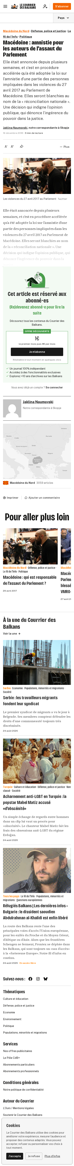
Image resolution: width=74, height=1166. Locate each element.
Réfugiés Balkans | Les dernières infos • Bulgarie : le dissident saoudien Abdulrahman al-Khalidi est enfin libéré (35, 911)
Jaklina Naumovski (15, 127)
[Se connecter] (46, 6)
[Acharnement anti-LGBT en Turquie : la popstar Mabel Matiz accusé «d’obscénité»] (37, 761)
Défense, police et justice (48, 31)
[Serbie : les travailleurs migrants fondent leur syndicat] (37, 662)
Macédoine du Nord (16, 31)
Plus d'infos (52, 1156)
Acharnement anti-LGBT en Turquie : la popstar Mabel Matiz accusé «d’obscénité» (34, 802)
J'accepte (15, 1156)
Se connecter (54, 387)
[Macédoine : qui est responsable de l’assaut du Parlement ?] (30, 546)
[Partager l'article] (22, 146)
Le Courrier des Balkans (28, 6)
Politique (26, 36)
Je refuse (34, 1156)
